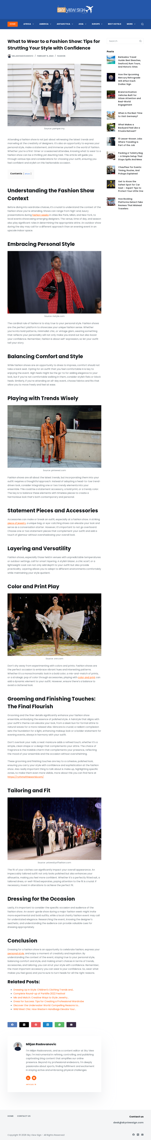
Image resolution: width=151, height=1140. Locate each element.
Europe (96, 24)
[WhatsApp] (59, 1024)
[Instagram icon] (34, 1078)
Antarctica (63, 24)
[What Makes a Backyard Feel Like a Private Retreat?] (111, 127)
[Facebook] (12, 1024)
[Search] (142, 24)
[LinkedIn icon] (28, 1078)
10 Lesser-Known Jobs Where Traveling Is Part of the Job (130, 142)
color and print (86, 677)
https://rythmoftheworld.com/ (26, 777)
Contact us (24, 1116)
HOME (12, 24)
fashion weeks (40, 215)
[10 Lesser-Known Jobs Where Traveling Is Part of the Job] (111, 141)
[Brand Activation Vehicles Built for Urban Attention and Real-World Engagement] (111, 95)
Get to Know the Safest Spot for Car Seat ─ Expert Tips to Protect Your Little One (130, 186)
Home (10, 1116)
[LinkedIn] (47, 1024)
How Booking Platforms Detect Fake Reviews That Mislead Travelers (130, 203)
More (130, 24)
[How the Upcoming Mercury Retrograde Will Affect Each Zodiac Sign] (111, 77)
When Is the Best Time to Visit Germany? (130, 115)
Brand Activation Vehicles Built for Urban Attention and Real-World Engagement (129, 98)
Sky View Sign (34, 1134)
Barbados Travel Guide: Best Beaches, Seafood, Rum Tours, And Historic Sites (129, 62)
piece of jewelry (17, 523)
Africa (27, 24)
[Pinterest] (36, 1024)
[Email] (71, 1024)
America (44, 24)
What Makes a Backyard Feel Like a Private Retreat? (129, 128)
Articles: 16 (31, 1084)
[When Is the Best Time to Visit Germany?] (111, 115)
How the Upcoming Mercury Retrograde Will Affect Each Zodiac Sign (129, 79)
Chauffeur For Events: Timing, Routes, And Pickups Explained (130, 170)
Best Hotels (114, 24)
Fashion (61, 56)
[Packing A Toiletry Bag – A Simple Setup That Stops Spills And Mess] (111, 156)
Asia (81, 24)
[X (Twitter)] (24, 1024)
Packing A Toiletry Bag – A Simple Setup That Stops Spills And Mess (130, 156)
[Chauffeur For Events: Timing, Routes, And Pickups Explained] (111, 170)
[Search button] (140, 41)
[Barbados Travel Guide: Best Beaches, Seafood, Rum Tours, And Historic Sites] (111, 60)
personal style (16, 953)
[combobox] (122, 41)
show (27, 173)
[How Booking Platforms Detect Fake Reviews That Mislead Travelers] (111, 201)
